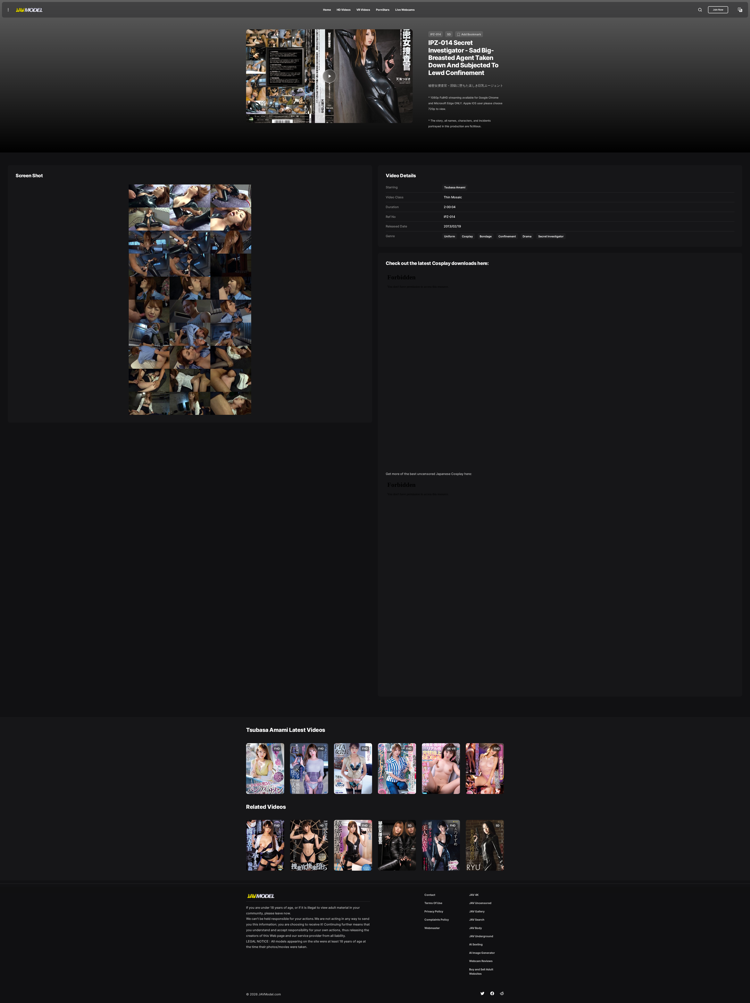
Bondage (486, 236)
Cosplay (467, 236)
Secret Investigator (551, 236)
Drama (527, 236)
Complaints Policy (436, 919)
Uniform (449, 236)
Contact (429, 894)
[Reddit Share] (502, 993)
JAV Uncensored (480, 903)
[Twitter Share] (482, 993)
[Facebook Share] (492, 993)
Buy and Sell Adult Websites (481, 971)
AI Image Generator (482, 952)
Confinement (507, 236)
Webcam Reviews (481, 961)
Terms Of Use (433, 903)
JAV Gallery (477, 911)
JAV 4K (474, 894)
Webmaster (432, 928)
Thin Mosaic (452, 197)
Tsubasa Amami (454, 187)
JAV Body (475, 928)
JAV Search (476, 919)
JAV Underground (481, 936)
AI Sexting (476, 944)
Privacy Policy (433, 911)
